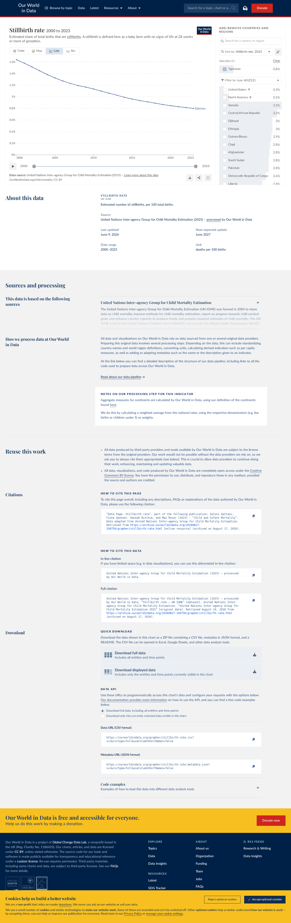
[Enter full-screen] (208, 177)
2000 (24, 166)
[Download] (189, 177)
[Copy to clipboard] (248, 516)
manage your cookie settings (164, 913)
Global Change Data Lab (69, 842)
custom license (27, 861)
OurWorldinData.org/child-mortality (30, 179)
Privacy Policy (133, 913)
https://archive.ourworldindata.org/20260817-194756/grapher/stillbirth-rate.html (169, 613)
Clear (276, 60)
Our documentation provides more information (134, 700)
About (132, 8)
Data (81, 8)
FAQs (114, 866)
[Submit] (233, 8)
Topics (152, 848)
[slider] (34, 166)
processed (214, 219)
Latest (94, 8)
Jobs (199, 879)
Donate (262, 8)
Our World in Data (28, 8)
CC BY (58, 179)
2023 (206, 166)
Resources (111, 8)
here (113, 405)
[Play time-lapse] (13, 166)
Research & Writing (257, 848)
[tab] (19, 51)
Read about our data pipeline (121, 377)
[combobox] (211, 8)
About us (202, 848)
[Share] (199, 177)
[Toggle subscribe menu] (245, 8)
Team (199, 871)
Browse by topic (61, 8)
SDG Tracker (157, 888)
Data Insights (157, 863)
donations (65, 904)
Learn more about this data (141, 175)
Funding (201, 863)
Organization (205, 856)
